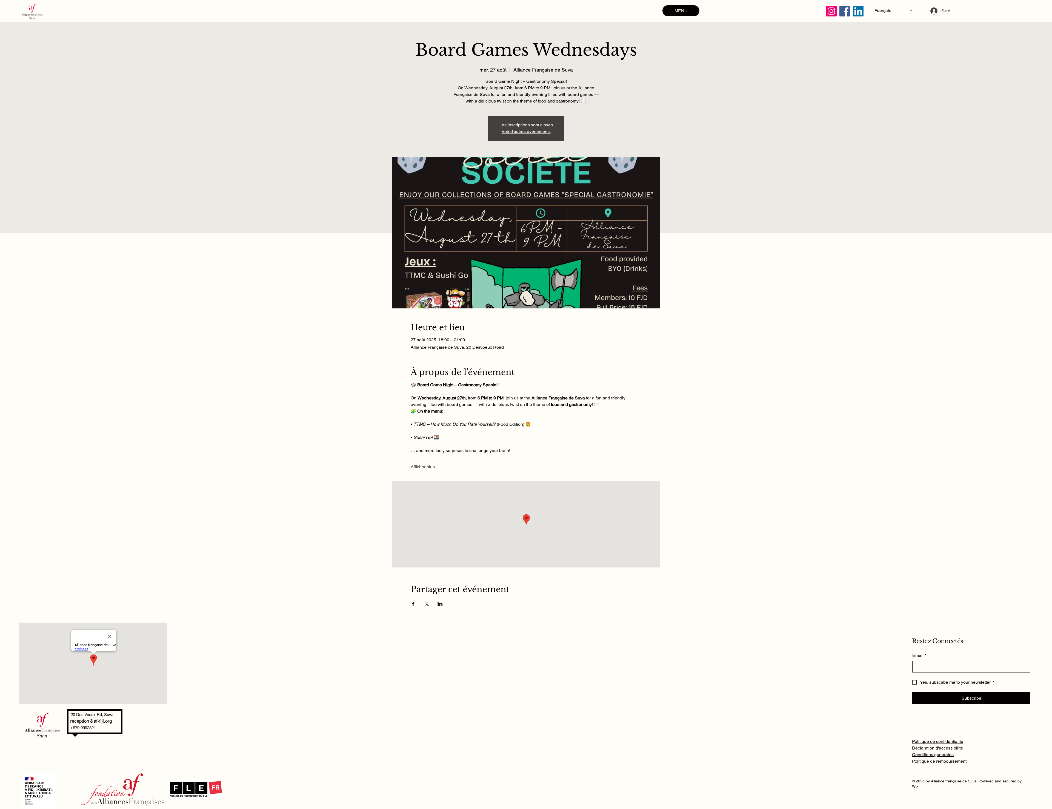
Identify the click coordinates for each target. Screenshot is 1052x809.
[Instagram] (831, 11)
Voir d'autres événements (526, 131)
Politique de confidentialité (937, 741)
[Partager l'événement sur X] (426, 604)
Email (919, 655)
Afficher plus (423, 466)
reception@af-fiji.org (91, 721)
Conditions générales (933, 754)
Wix (915, 786)
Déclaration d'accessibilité (937, 748)
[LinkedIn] (858, 11)
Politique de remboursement (939, 761)
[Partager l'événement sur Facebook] (413, 604)
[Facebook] (844, 11)
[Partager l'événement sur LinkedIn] (440, 604)
